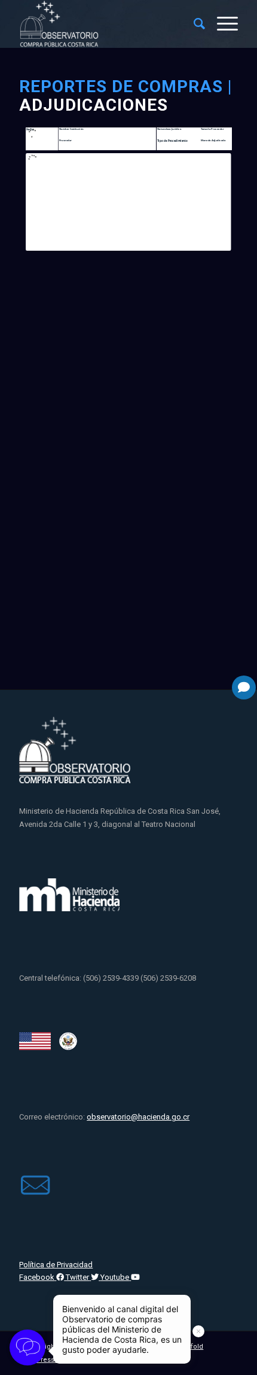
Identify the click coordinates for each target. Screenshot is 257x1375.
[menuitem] (193, 24)
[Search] (193, 24)
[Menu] (221, 24)
